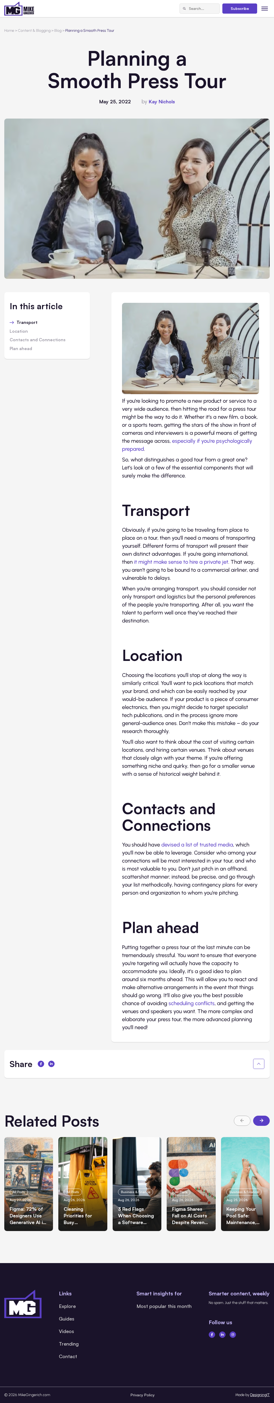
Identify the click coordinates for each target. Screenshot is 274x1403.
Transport (27, 322)
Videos (66, 1331)
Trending (69, 1344)
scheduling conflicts (192, 1003)
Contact (68, 1356)
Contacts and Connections (38, 340)
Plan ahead (21, 348)
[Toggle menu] (265, 8)
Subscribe (240, 8)
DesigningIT (260, 1395)
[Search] (184, 8)
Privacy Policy (143, 1395)
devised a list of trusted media (197, 844)
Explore (67, 1306)
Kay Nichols (162, 101)
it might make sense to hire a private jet (181, 562)
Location (19, 331)
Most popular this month (164, 1306)
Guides (66, 1319)
